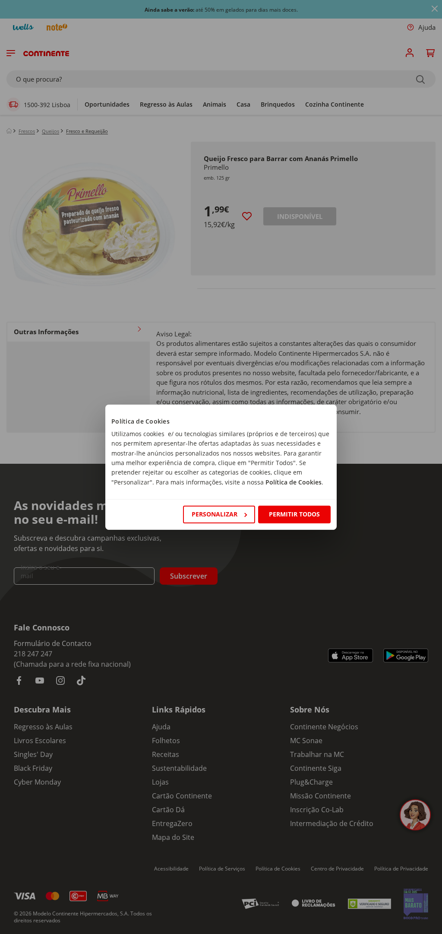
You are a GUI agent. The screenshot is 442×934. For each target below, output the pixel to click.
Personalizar (214, 514)
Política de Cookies (293, 482)
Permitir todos (294, 514)
